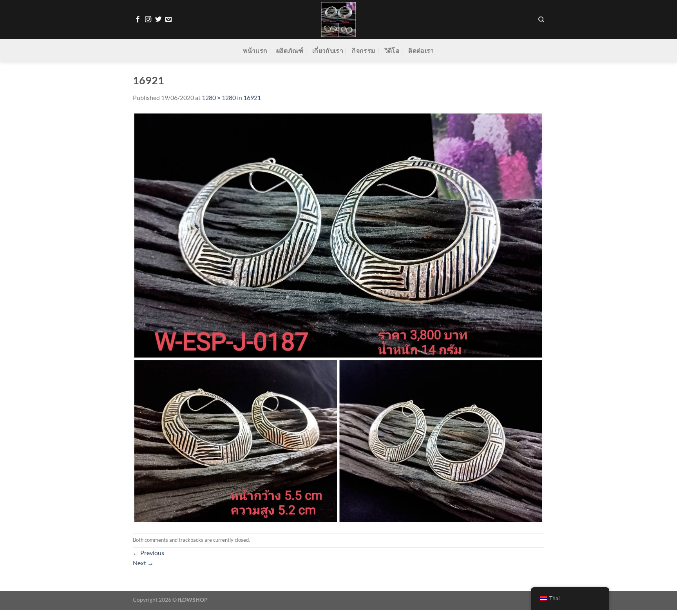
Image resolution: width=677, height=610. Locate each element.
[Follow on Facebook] (138, 19)
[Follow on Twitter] (158, 19)
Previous (148, 552)
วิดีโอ (392, 50)
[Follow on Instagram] (148, 19)
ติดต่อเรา (421, 50)
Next (143, 562)
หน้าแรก (255, 50)
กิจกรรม (363, 50)
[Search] (541, 19)
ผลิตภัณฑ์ (290, 50)
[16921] (338, 317)
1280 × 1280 (219, 97)
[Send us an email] (168, 19)
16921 (252, 97)
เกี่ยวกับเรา (327, 50)
